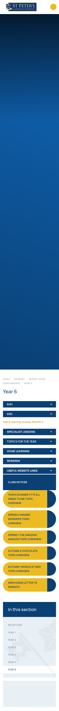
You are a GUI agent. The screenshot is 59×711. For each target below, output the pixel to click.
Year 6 (28, 383)
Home (6, 379)
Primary (19, 379)
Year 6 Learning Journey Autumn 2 (23, 422)
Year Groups (11, 383)
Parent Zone (37, 379)
